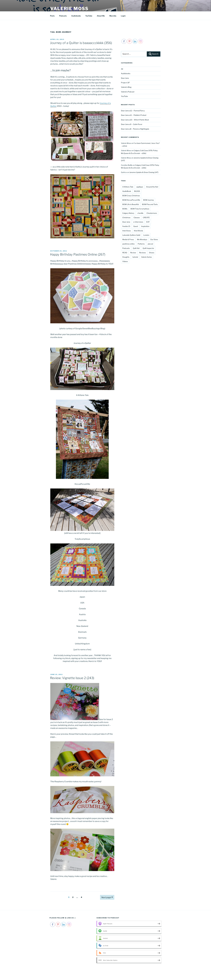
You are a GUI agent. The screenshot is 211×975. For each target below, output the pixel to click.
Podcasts (63, 16)
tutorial (135, 257)
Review (133, 253)
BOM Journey (148, 200)
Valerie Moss (69, 8)
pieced (150, 244)
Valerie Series (146, 257)
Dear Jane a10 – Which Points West (135, 120)
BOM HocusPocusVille (131, 200)
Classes (137, 217)
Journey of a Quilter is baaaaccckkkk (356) (81, 43)
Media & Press (128, 239)
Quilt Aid (136, 248)
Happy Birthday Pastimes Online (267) (77, 254)
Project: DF (125, 83)
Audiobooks (76, 16)
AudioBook (126, 191)
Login (123, 16)
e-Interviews (138, 222)
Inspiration (145, 226)
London (146, 235)
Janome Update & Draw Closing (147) (143, 172)
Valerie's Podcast (127, 92)
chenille (140, 213)
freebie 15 (126, 226)
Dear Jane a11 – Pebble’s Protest (133, 115)
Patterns (141, 244)
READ (124, 253)
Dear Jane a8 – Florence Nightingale (135, 129)
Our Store (154, 239)
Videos (125, 261)
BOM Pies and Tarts (150, 204)
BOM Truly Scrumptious (140, 209)
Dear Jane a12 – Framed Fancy (133, 111)
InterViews (126, 231)
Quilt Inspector (148, 248)
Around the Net (152, 187)
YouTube (88, 16)
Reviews (142, 253)
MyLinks (112, 16)
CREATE (146, 217)
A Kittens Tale (127, 187)
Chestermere (152, 213)
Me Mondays (142, 239)
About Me (101, 16)
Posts (52, 16)
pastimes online (128, 244)
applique (139, 187)
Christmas (126, 217)
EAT (148, 222)
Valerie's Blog (126, 87)
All (122, 69)
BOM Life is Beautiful (130, 204)
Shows (151, 253)
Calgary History (128, 213)
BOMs (124, 209)
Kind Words (138, 231)
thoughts (125, 257)
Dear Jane (125, 78)
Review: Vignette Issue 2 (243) (72, 678)
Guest (135, 226)
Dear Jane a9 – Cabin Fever (131, 124)
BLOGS (137, 191)
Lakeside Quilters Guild (131, 235)
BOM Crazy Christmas (131, 196)
